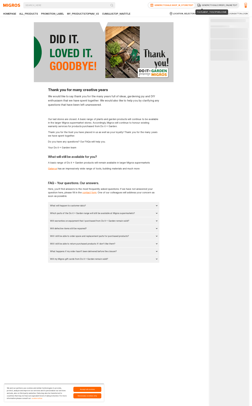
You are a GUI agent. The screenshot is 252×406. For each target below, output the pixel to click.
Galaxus (52, 168)
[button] (103, 205)
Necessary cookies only (87, 396)
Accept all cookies (87, 389)
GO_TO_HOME (11, 5)
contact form (89, 192)
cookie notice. (37, 398)
